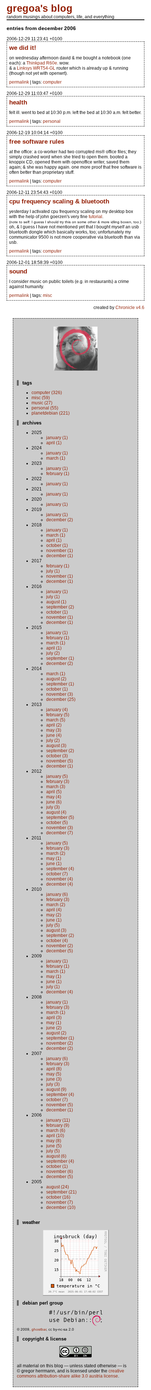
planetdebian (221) (51, 413)
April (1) (54, 442)
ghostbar (39, 1329)
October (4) (57, 940)
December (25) (61, 699)
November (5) (59, 761)
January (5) (57, 776)
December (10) (61, 1207)
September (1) (60, 658)
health (18, 102)
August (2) (56, 678)
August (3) (56, 745)
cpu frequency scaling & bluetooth (59, 201)
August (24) (57, 1186)
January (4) (57, 709)
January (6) (57, 894)
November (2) (59, 945)
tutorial (95, 216)
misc (47, 295)
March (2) (55, 853)
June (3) (54, 1079)
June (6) (54, 802)
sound (18, 271)
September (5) (60, 817)
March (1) (55, 458)
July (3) (53, 807)
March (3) (55, 786)
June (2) (54, 1027)
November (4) (59, 879)
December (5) (59, 950)
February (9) (57, 1125)
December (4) (59, 884)
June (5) (54, 1145)
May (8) (53, 1140)
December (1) (59, 555)
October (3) (57, 755)
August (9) (56, 1089)
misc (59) (41, 397)
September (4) (60, 868)
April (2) (54, 725)
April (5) (54, 791)
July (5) (53, 925)
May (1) (53, 858)
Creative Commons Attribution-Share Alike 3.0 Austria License (70, 1373)
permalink (19, 82)
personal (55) (45, 408)
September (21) (61, 1192)
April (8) (54, 1068)
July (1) (53, 571)
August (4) (56, 812)
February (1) (57, 473)
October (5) (57, 822)
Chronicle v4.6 (129, 307)
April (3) (54, 1017)
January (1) (57, 437)
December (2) (59, 519)
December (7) (59, 832)
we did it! (22, 47)
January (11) (58, 1120)
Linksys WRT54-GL (36, 68)
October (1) (57, 545)
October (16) (58, 1197)
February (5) (57, 714)
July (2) (53, 653)
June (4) (54, 735)
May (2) (53, 915)
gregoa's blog (40, 8)
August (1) (56, 601)
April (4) (54, 909)
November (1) (59, 550)
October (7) (57, 873)
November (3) (59, 694)
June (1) (54, 863)
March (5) (55, 719)
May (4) (53, 796)
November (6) (59, 1171)
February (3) (57, 781)
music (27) (42, 402)
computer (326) (47, 392)
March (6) (55, 1130)
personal (51, 121)
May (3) (53, 730)
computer (52, 82)
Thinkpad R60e (41, 63)
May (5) (53, 1074)
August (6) (56, 1156)
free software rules (36, 141)
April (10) (55, 1135)
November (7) (59, 1202)
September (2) (60, 607)
